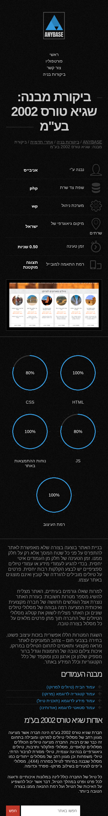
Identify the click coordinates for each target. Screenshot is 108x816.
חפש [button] (13, 811)
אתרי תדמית (41, 142)
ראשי (54, 54)
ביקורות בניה (54, 74)
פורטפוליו (54, 61)
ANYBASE (92, 142)
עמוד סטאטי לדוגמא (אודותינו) (71, 707)
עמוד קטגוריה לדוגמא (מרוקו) (72, 693)
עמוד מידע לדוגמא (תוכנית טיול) (69, 700)
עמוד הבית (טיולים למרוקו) (74, 687)
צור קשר (54, 67)
